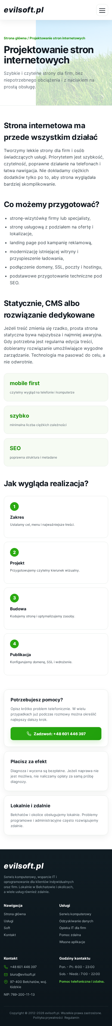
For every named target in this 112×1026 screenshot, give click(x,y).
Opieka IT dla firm (72, 928)
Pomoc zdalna (70, 935)
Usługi (8, 921)
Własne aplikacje (72, 942)
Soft (7, 928)
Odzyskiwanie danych (76, 921)
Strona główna (15, 38)
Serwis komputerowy (75, 914)
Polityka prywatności (48, 1017)
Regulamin (71, 1017)
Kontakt (10, 935)
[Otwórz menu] (102, 10)
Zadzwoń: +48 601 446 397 (60, 733)
